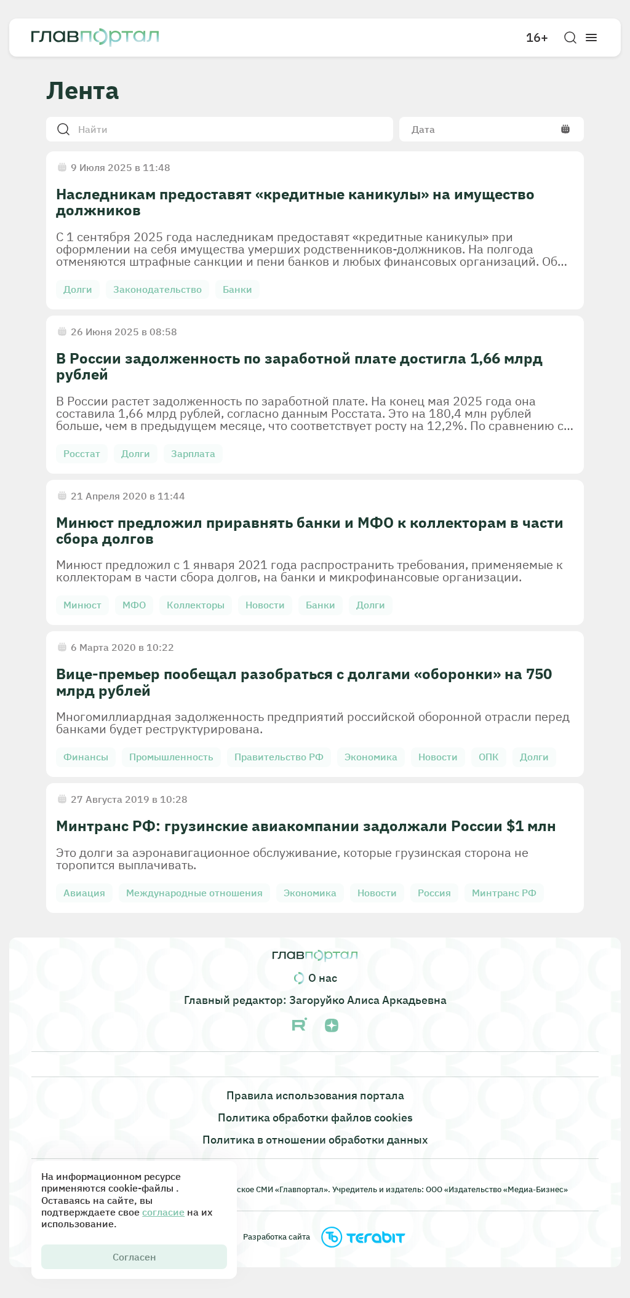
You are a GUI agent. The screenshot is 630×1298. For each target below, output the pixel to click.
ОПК (489, 757)
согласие (163, 1212)
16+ (537, 37)
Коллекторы (196, 605)
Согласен (134, 1257)
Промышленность (171, 757)
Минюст (82, 605)
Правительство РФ (279, 757)
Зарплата (193, 453)
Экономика (371, 757)
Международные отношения (194, 892)
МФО (134, 605)
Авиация (84, 892)
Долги (77, 289)
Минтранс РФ (504, 892)
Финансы (85, 757)
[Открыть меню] (591, 37)
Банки (237, 289)
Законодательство (157, 289)
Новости (265, 605)
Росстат (81, 453)
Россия (434, 892)
